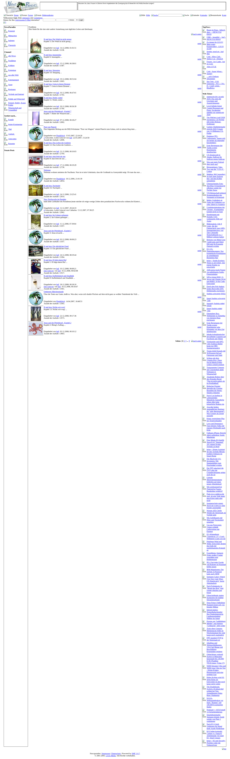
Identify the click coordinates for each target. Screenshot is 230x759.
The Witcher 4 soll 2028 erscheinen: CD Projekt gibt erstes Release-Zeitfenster (216, 120)
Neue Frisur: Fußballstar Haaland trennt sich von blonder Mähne (216, 605)
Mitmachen (12, 36)
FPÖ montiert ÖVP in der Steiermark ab (215, 639)
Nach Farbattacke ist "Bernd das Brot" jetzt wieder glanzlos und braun (215, 589)
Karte (224, 15)
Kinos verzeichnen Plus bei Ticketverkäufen (215, 420)
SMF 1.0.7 (136, 754)
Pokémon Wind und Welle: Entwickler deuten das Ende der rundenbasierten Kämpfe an (216, 546)
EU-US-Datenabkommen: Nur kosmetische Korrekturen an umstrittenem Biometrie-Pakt (216, 253)
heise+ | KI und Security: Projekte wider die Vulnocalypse (216, 743)
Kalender (203, 15)
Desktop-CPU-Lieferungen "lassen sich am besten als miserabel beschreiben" (216, 139)
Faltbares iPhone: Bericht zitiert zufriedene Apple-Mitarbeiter (216, 435)
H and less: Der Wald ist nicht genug (57, 39)
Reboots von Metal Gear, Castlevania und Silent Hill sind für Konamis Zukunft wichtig (216, 243)
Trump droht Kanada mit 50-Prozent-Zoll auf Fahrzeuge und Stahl (216, 353)
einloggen (26, 18)
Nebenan (47, 170)
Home (16, 15)
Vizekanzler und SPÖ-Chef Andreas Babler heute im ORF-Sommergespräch (215, 345)
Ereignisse (12, 70)
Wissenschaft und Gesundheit (14, 109)
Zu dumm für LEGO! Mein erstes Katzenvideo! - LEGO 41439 (215, 45)
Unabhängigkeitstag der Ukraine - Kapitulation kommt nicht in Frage (216, 209)
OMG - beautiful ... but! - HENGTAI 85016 (216, 38)
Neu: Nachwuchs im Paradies (55, 199)
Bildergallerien (47, 15)
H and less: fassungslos (52, 55)
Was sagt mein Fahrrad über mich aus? (215, 163)
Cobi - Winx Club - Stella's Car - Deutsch (215, 58)
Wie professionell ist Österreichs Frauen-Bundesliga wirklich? (215, 489)
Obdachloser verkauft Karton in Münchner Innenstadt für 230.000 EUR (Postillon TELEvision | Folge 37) (216, 658)
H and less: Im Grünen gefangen (56, 215)
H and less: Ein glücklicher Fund (56, 246)
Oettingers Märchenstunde (54, 292)
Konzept (11, 31)
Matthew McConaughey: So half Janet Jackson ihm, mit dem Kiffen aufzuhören (216, 177)
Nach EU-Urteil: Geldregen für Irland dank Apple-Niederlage (215, 726)
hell (57, 48)
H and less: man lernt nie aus (54, 156)
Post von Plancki (50, 127)
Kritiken (11, 65)
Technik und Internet (16, 94)
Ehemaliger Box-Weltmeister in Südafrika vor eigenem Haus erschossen (216, 317)
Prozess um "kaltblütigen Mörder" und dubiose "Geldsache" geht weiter (216, 623)
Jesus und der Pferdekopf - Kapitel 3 (57, 231)
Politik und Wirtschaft (16, 99)
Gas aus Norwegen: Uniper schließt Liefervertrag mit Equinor (214, 528)
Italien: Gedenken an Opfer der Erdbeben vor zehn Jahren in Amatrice (216, 202)
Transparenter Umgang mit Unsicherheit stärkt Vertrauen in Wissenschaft (215, 370)
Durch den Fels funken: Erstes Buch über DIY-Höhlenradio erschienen (216, 288)
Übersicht (12, 45)
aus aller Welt (13, 75)
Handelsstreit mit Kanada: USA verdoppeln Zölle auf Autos (214, 218)
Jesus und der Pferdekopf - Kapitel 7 (57, 111)
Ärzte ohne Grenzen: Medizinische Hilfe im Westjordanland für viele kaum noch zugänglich (216, 632)
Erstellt (11, 120)
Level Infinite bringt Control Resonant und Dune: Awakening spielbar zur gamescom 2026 (215, 110)
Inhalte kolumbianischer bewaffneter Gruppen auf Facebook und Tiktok (216, 336)
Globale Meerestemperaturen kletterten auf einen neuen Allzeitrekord (214, 481)
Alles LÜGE (211, 67)
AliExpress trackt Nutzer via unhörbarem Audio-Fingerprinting (216, 272)
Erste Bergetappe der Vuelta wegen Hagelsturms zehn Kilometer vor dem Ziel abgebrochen (215, 327)
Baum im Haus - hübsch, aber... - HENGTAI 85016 (216, 32)
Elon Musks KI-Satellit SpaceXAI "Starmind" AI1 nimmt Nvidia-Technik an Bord (215, 443)
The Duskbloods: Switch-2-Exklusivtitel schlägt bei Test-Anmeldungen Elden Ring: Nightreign (215, 691)
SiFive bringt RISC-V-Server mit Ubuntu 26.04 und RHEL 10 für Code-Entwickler (216, 280)
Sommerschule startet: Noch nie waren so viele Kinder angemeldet (216, 505)
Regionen (12, 89)
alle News (12, 56)
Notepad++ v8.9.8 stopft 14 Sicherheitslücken (216, 711)
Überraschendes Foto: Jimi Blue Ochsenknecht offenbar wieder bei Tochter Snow (216, 187)
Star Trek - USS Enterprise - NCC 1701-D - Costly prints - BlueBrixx (216, 85)
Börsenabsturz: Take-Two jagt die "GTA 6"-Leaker (215, 169)
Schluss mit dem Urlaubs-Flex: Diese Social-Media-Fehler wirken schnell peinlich (215, 361)
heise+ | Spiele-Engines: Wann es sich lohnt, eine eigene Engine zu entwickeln (216, 264)
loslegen (11, 41)
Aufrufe (11, 134)
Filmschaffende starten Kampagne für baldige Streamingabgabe (215, 597)
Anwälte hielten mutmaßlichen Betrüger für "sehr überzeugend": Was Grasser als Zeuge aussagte (216, 411)
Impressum (106, 754)
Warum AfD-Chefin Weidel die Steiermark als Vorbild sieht (216, 513)
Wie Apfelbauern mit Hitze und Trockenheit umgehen (215, 520)
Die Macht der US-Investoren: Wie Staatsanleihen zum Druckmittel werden (214, 462)
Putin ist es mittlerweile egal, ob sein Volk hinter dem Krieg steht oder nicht (216, 497)
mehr (199, 44)
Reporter (11, 144)
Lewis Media (111, 756)
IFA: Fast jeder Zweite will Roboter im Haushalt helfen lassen (216, 564)
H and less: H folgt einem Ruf (55, 260)
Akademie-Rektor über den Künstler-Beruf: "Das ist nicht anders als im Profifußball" (216, 380)
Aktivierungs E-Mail (23, 20)
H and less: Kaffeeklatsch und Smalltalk (59, 276)
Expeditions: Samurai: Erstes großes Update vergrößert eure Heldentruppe (215, 556)
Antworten (12, 139)
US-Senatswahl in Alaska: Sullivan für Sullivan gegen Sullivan (216, 157)
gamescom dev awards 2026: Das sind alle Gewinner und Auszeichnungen (215, 100)
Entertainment (13, 80)
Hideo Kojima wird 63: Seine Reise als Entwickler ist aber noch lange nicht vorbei (216, 680)
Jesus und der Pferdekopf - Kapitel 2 (57, 323)
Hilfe (148, 15)
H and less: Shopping (52, 70)
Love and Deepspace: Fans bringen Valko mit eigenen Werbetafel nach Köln (216, 427)
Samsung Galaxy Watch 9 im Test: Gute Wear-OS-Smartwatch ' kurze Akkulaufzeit (216, 580)
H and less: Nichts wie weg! (54, 307)
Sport (10, 85)
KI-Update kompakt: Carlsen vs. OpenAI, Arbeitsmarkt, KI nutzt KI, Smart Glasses (215, 734)
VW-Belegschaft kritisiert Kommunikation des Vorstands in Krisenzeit (216, 195)
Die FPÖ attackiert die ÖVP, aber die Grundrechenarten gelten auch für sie (216, 471)
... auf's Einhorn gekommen (213, 78)
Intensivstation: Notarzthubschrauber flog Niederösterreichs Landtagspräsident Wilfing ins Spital (215, 614)
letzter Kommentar (15, 124)
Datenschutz (116, 754)
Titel (10, 129)
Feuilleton (12, 61)
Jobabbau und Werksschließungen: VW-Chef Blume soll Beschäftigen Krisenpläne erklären (215, 647)
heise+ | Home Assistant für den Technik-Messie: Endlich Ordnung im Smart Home (216, 452)
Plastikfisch (60, 136)
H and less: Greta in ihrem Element (57, 84)
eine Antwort (49, 271)
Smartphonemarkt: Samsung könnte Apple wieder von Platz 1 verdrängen (215, 718)
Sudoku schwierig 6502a (216, 294)
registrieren (38, 18)
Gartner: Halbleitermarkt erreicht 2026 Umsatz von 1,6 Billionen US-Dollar (216, 130)
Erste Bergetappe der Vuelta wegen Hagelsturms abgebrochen (214, 149)
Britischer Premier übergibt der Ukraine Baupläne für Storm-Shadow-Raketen (214, 389)
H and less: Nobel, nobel (53, 98)
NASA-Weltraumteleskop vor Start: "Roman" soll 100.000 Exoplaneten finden (215, 702)
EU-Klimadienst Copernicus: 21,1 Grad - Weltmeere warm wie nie (216, 536)
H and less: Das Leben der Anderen (57, 143)
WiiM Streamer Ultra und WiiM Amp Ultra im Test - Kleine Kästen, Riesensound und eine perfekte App (216, 670)
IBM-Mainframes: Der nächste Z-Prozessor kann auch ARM (215, 572)
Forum (30, 15)
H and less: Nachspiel (52, 186)
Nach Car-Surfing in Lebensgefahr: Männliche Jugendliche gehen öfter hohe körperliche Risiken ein (215, 400)
